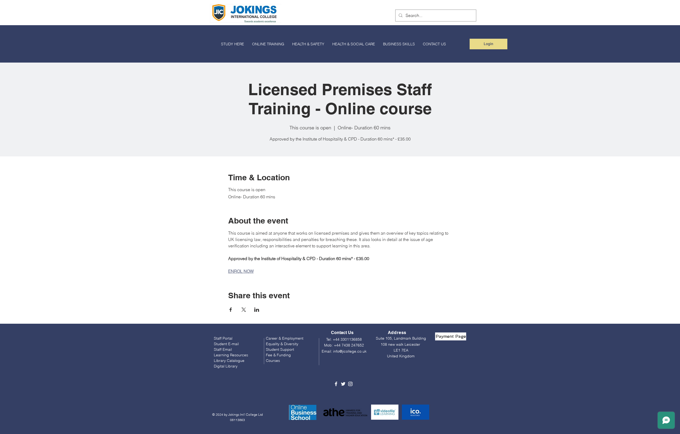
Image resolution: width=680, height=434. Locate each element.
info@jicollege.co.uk (350, 351)
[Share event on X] (243, 310)
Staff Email (223, 349)
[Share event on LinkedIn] (256, 310)
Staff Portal (223, 338)
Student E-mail (226, 343)
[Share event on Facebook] (230, 310)
